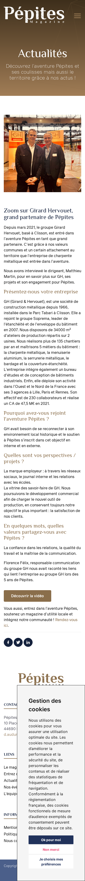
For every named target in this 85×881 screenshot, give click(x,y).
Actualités (12, 780)
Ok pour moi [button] (51, 840)
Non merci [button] (51, 849)
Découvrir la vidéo (27, 595)
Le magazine (15, 767)
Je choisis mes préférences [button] (51, 861)
